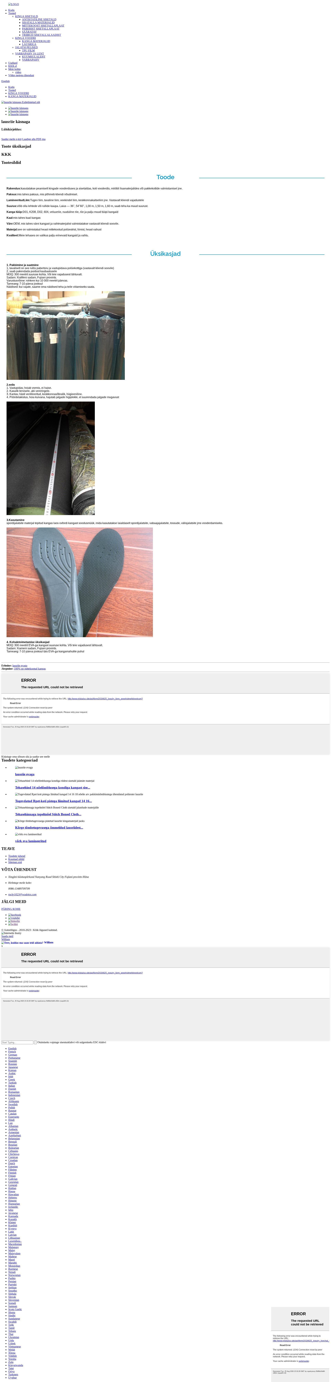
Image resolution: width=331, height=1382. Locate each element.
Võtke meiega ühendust (21, 75)
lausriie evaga (19, 665)
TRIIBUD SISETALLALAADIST (41, 34)
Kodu (11, 10)
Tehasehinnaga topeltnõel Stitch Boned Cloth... (48, 814)
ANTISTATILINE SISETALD (39, 19)
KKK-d (12, 66)
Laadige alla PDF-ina (34, 139)
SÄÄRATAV (29, 31)
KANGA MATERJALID (36, 41)
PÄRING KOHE (11, 908)
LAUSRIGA (29, 44)
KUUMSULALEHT (33, 56)
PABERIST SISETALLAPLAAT (40, 28)
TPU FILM (28, 50)
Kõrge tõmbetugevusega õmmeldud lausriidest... (49, 827)
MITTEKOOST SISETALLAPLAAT (43, 25)
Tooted (12, 13)
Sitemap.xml (15, 862)
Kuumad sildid (16, 859)
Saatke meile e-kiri (11, 139)
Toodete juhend (16, 856)
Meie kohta (14, 69)
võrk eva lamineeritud (30, 841)
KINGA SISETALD (26, 16)
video (18, 72)
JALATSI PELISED (26, 47)
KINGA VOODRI (25, 38)
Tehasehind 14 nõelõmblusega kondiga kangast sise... (52, 787)
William (5, 939)
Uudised (12, 62)
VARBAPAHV (30, 59)
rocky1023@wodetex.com (22, 894)
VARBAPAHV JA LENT (29, 53)
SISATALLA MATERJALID (38, 22)
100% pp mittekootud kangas (30, 668)
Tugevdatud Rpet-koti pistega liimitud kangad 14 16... (53, 801)
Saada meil (7, 936)
